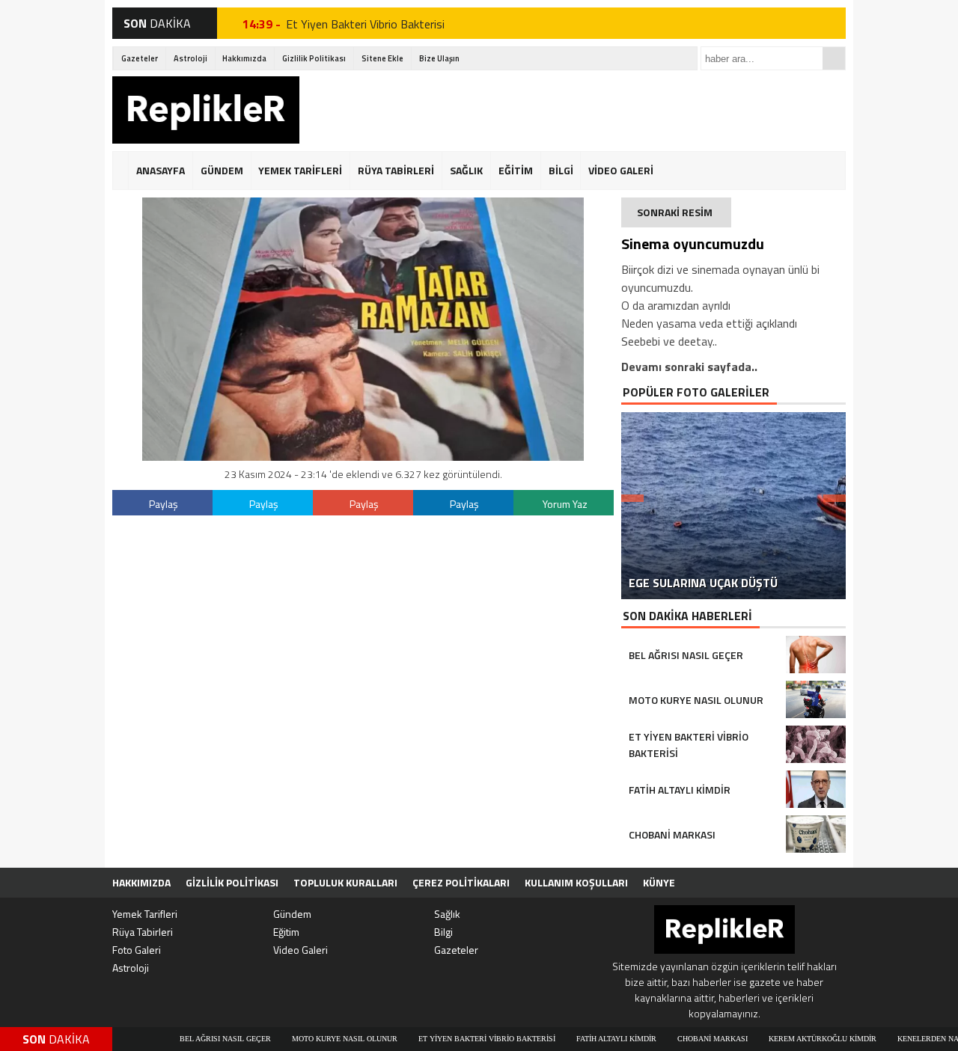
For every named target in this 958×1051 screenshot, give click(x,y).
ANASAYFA (160, 170)
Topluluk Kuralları (345, 882)
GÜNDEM (222, 170)
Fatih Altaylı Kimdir (574, 1039)
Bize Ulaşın (439, 58)
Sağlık (447, 914)
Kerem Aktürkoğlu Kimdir (781, 1039)
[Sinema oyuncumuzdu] (363, 457)
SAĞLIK (466, 170)
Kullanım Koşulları (576, 882)
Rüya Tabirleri (142, 932)
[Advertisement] (573, 110)
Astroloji (190, 58)
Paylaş (163, 504)
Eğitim (286, 932)
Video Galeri (300, 949)
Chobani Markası (670, 1039)
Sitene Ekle (382, 58)
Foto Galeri (136, 949)
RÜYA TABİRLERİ (396, 170)
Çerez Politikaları (461, 882)
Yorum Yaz (565, 504)
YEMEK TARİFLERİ (300, 170)
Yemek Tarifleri (144, 914)
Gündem (292, 914)
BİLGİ (561, 170)
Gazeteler (139, 58)
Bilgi (443, 932)
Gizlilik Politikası (314, 58)
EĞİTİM (515, 170)
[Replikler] (205, 112)
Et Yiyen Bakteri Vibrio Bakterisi (365, 23)
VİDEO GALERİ (620, 170)
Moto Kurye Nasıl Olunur (303, 1039)
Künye (659, 882)
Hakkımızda (244, 58)
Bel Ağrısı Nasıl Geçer (183, 1039)
